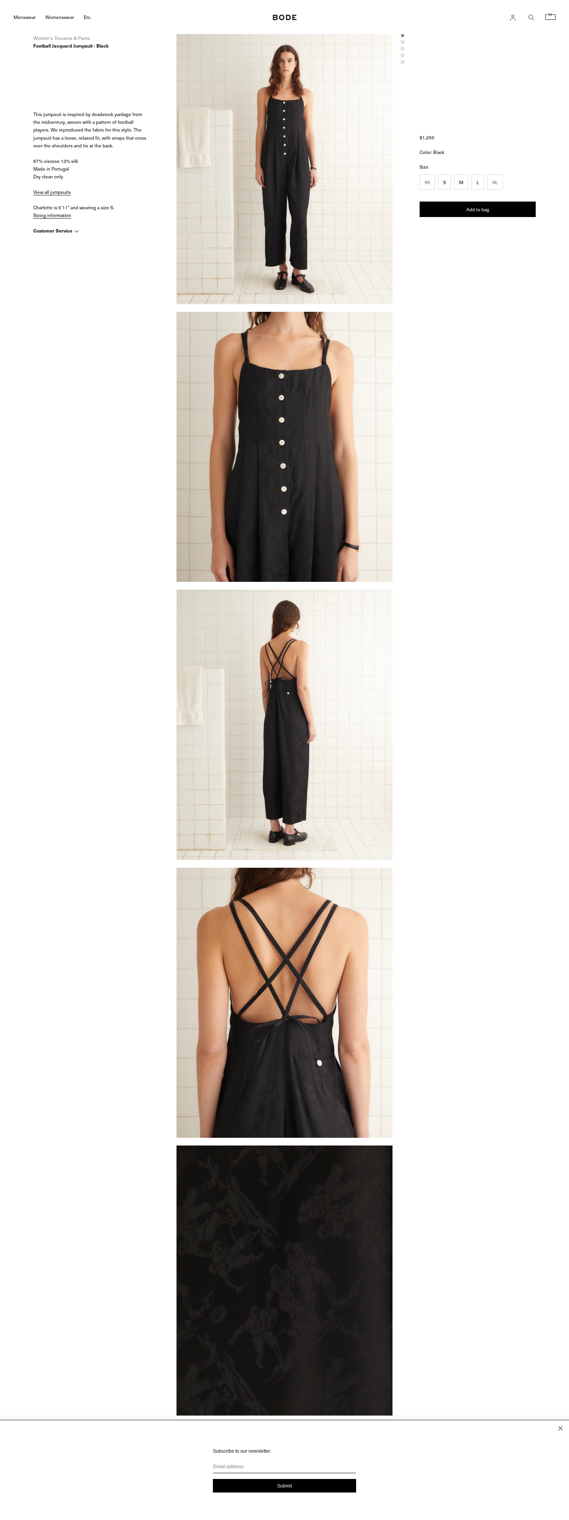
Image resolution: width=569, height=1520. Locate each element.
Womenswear (59, 17)
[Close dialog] (560, 1428)
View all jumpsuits (52, 191)
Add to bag (477, 209)
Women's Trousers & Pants (61, 37)
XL (495, 182)
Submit (284, 1486)
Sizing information (52, 215)
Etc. (87, 17)
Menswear (25, 17)
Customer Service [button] (53, 230)
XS (427, 182)
